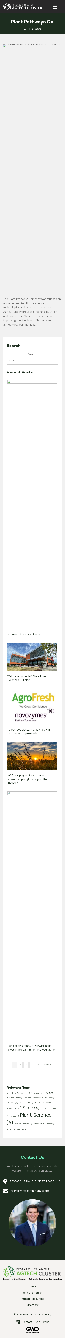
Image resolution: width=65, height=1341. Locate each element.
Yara (31, 1129)
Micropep (48, 1102)
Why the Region (32, 1292)
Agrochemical (38, 1093)
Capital (28, 1098)
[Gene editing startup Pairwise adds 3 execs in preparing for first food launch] (33, 916)
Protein (18, 1124)
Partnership (13, 1116)
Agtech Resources (32, 1299)
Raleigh (27, 1124)
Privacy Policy (42, 1314)
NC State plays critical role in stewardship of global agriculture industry (29, 779)
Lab (39, 1102)
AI (49, 1093)
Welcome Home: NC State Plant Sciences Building (27, 678)
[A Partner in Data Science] (33, 504)
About (32, 1286)
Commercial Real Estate (44, 1098)
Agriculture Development (18, 1093)
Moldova (11, 1108)
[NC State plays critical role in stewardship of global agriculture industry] (33, 756)
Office (54, 1108)
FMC (22, 1102)
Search (32, 354)
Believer (11, 1098)
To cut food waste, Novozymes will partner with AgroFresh (29, 731)
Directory (32, 1305)
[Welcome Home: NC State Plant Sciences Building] (33, 657)
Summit (11, 1129)
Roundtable (39, 1124)
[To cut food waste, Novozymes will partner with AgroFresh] (33, 706)
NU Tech (45, 1108)
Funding (31, 1102)
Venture (22, 1129)
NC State (28, 1107)
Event (12, 1102)
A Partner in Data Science (24, 634)
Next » (47, 1064)
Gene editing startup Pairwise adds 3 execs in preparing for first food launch (32, 1047)
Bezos (19, 1098)
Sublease (50, 1124)
